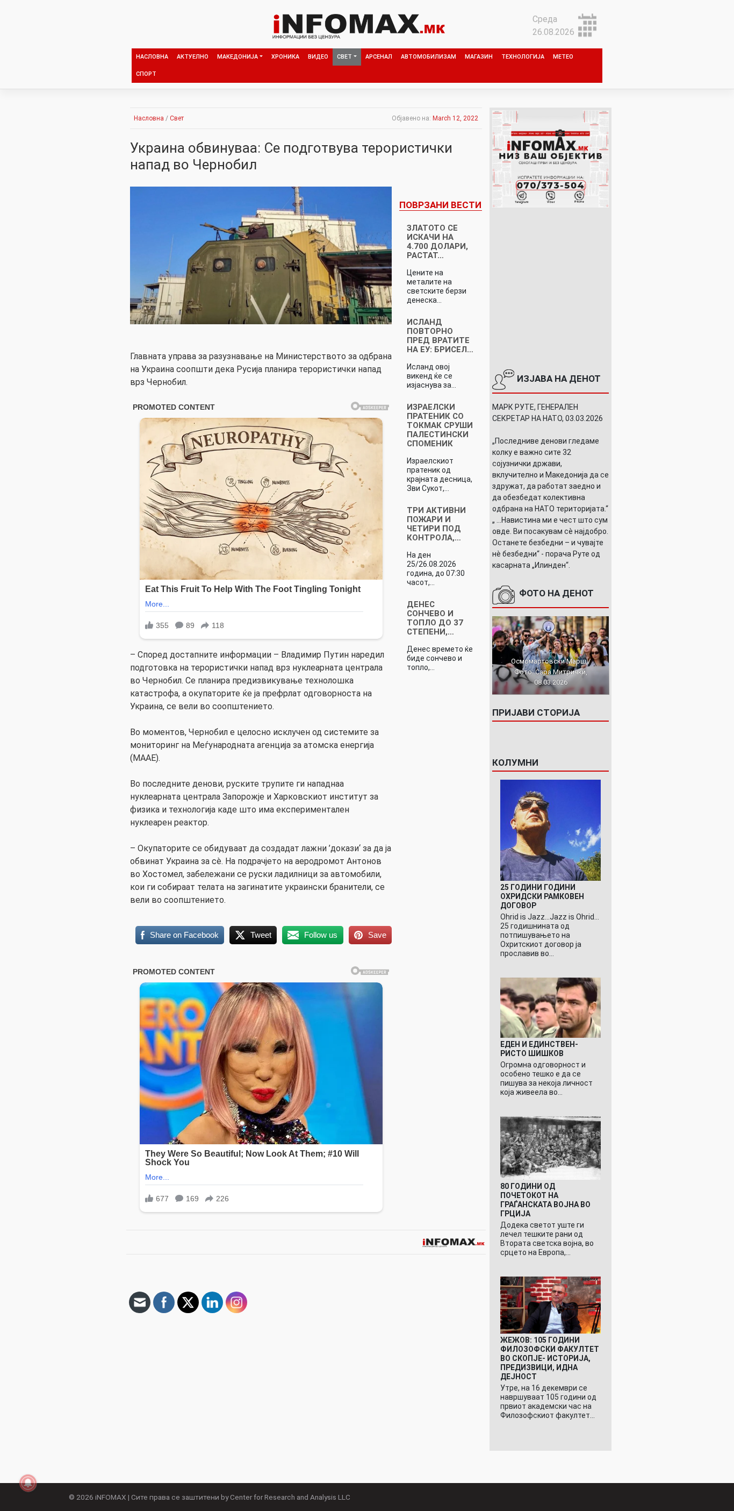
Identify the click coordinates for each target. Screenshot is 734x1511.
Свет (344, 56)
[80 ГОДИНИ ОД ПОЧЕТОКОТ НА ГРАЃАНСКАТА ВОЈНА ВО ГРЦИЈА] (550, 1148)
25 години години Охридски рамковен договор (542, 896)
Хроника (285, 56)
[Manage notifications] (28, 1483)
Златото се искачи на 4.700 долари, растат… (437, 241)
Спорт (146, 73)
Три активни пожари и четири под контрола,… (436, 524)
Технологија (522, 56)
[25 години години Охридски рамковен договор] (550, 829)
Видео (318, 56)
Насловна (152, 56)
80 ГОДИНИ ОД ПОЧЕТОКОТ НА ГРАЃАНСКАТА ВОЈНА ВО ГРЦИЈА (545, 1200)
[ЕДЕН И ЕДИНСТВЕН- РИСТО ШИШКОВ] (550, 1007)
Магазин (479, 56)
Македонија (237, 56)
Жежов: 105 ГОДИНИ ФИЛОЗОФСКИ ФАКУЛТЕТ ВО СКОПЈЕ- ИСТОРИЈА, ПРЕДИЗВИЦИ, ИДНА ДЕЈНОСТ (549, 1358)
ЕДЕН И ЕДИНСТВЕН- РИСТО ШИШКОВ (539, 1049)
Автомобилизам (428, 56)
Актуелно (192, 56)
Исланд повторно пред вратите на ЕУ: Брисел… (440, 335)
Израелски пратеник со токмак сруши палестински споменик (440, 425)
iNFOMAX (110, 1497)
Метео (563, 56)
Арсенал (378, 56)
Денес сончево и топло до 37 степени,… (435, 618)
